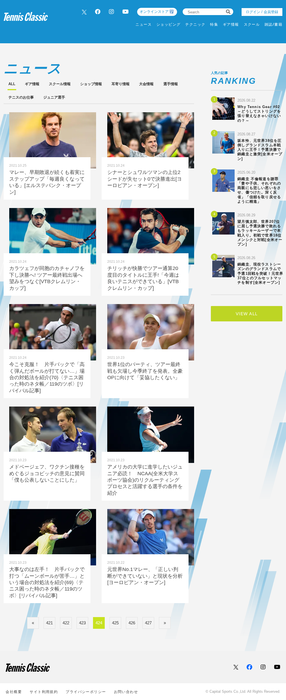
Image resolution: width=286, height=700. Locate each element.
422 (66, 622)
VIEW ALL (247, 313)
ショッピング (168, 24)
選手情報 (170, 84)
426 (131, 622)
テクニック (195, 24)
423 (82, 622)
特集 (214, 24)
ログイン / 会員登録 (262, 12)
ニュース (143, 24)
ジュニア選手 (54, 97)
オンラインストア (154, 11)
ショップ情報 (91, 84)
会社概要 (14, 692)
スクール (252, 24)
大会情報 (146, 84)
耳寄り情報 (120, 84)
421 (49, 622)
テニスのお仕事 (21, 97)
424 (99, 622)
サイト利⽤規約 (44, 692)
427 (148, 622)
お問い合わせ (126, 692)
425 (115, 622)
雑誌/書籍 (273, 24)
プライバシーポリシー (86, 692)
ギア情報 (231, 24)
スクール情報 (60, 84)
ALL (11, 84)
